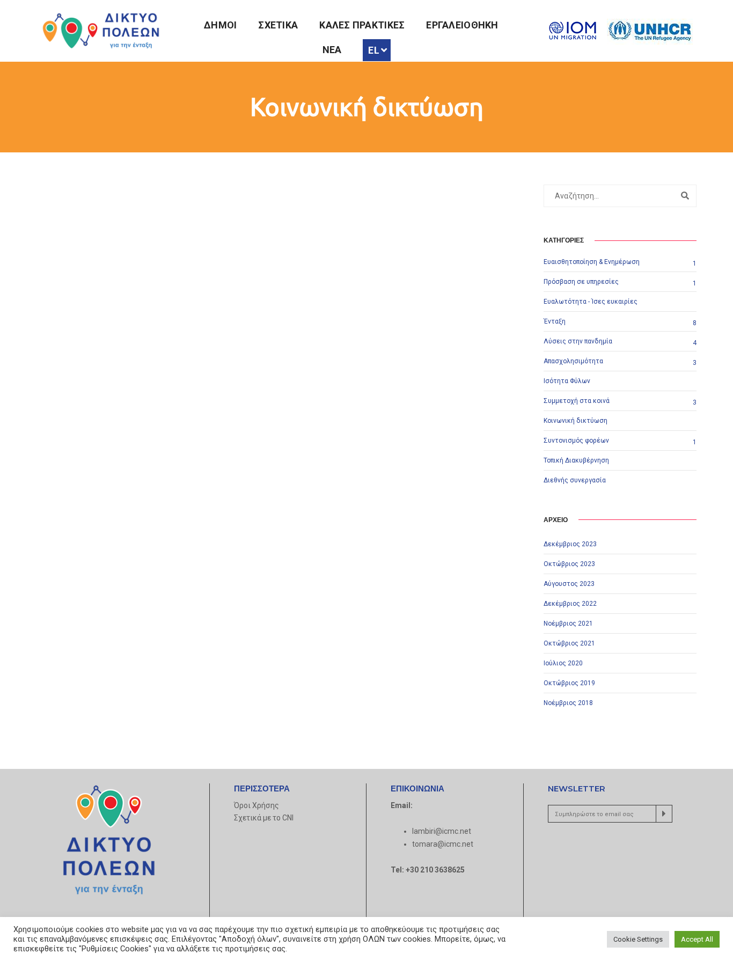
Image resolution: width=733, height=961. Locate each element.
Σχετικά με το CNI (264, 817)
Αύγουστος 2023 (569, 584)
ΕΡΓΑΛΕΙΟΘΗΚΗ (462, 25)
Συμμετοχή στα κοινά (577, 401)
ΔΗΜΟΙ (220, 25)
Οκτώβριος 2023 (569, 564)
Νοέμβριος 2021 (568, 623)
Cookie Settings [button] (638, 939)
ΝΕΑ (332, 49)
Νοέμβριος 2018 (568, 703)
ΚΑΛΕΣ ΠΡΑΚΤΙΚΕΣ (362, 25)
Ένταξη (555, 321)
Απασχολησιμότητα (573, 361)
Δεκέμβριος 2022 (570, 603)
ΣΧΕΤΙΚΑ (278, 25)
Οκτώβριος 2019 (569, 683)
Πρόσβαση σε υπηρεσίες (581, 281)
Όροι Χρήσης (256, 805)
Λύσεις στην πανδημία (578, 341)
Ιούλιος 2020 (563, 663)
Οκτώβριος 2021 (569, 643)
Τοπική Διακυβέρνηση (576, 460)
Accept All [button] (697, 939)
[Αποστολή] (664, 814)
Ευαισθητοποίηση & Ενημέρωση (592, 262)
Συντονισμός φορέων (576, 440)
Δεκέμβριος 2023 (570, 544)
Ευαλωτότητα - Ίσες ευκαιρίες (590, 301)
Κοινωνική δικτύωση (575, 420)
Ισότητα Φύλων (567, 381)
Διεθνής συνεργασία (575, 480)
